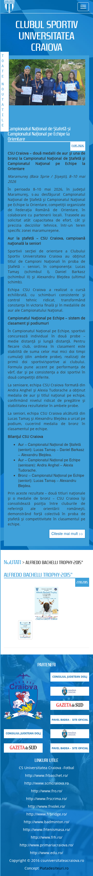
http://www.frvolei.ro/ (46, 806)
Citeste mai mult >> (67, 533)
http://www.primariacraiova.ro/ (46, 845)
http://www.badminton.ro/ (46, 821)
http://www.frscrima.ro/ (46, 798)
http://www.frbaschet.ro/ (46, 775)
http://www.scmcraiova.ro (46, 783)
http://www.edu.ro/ (46, 852)
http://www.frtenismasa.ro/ (46, 829)
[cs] (23, 696)
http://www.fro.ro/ (46, 790)
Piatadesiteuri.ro (54, 868)
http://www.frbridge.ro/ (46, 814)
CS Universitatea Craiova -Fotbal (46, 767)
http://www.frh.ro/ (46, 837)
